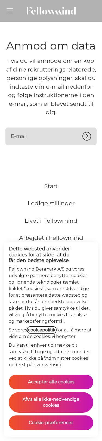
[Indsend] (89, 136)
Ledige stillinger (51, 203)
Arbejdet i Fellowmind (51, 237)
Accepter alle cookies (51, 381)
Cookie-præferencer (51, 422)
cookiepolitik (41, 330)
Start (51, 186)
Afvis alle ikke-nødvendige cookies (51, 402)
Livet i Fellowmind (51, 220)
